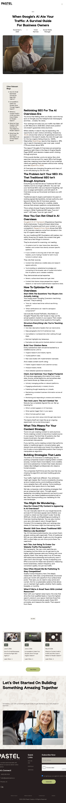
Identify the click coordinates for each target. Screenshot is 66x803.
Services (30, 770)
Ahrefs (26, 135)
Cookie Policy (42, 795)
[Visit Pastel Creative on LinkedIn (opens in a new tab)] (2, 787)
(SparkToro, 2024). (37, 165)
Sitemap (53, 795)
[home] (6, 4)
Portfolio (31, 766)
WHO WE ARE (30, 762)
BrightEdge (36, 141)
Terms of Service (28, 795)
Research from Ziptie (41, 228)
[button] (62, 4)
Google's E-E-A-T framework (34, 222)
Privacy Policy (14, 795)
